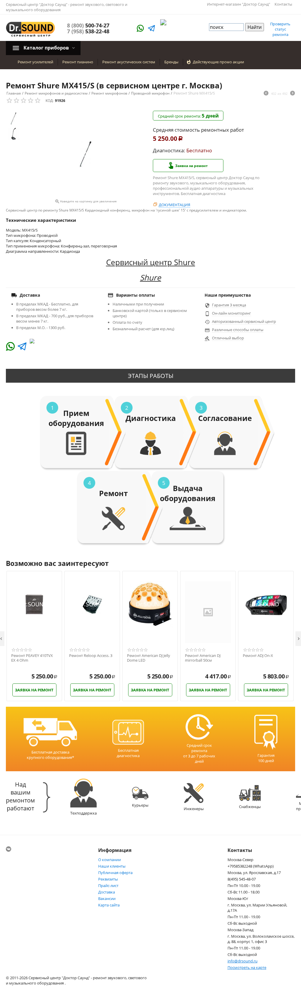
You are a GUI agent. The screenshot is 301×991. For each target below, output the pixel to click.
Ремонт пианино (77, 62)
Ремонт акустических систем (128, 62)
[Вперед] (292, 93)
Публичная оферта (115, 872)
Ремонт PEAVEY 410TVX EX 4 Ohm (32, 658)
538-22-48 (88, 31)
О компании (109, 859)
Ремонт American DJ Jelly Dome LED (148, 658)
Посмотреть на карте (247, 967)
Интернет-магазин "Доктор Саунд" (238, 4)
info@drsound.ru (242, 961)
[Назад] (266, 93)
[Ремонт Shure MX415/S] (85, 154)
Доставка (106, 892)
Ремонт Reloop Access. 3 (90, 655)
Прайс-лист (108, 885)
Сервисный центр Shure (150, 262)
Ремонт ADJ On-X (258, 655)
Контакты (283, 4)
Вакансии (107, 898)
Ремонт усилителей (35, 62)
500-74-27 (88, 25)
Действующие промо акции (218, 62)
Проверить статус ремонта (280, 29)
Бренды (171, 62)
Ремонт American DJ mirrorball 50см (202, 658)
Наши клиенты (112, 866)
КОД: (49, 100)
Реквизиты (108, 879)
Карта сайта (109, 905)
